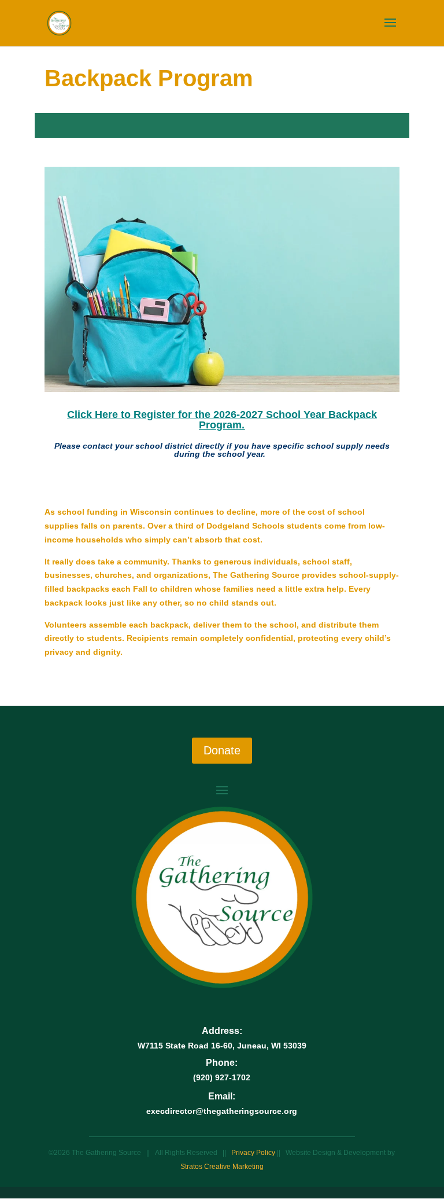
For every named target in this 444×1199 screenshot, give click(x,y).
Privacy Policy (254, 1153)
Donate (222, 750)
